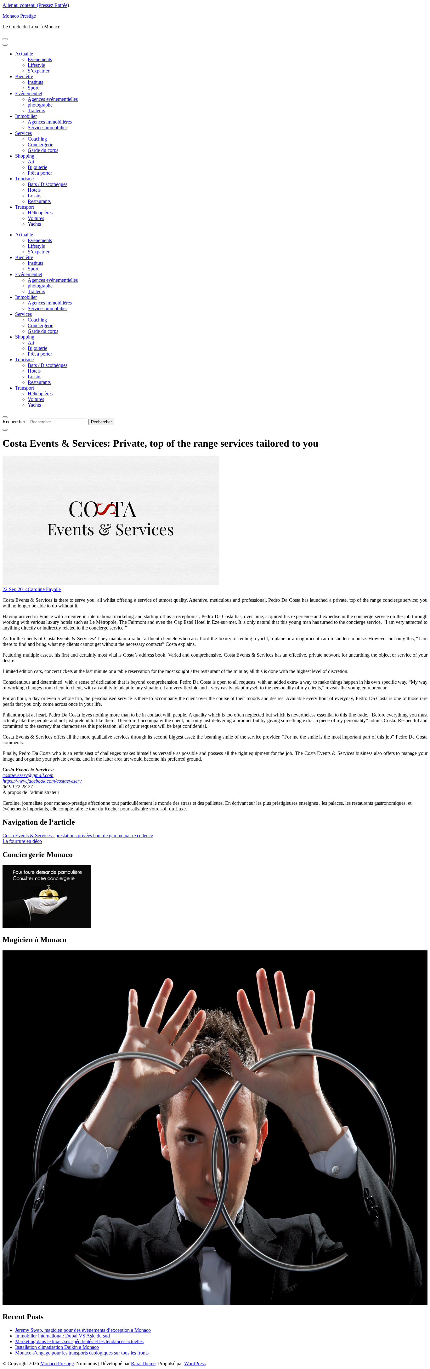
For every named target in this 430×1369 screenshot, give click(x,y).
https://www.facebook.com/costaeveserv (42, 781)
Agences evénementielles (53, 99)
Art (31, 161)
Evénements (40, 59)
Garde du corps (43, 150)
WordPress (195, 1363)
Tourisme (24, 178)
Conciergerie (40, 144)
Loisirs (34, 195)
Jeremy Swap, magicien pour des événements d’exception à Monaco (83, 1330)
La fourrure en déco (22, 841)
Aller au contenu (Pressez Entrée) (36, 5)
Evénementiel (28, 93)
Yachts (34, 224)
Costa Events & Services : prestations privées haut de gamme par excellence (78, 835)
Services (23, 133)
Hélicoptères (40, 212)
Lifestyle (36, 65)
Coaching (37, 139)
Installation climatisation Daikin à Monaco (57, 1347)
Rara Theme (143, 1363)
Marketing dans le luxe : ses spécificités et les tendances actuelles (79, 1341)
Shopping (24, 156)
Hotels (34, 190)
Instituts (35, 82)
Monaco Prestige (19, 16)
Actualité (24, 53)
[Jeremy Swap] (215, 1303)
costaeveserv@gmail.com (28, 775)
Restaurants (39, 201)
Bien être (24, 76)
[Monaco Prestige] (47, 926)
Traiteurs (36, 110)
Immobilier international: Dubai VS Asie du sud (62, 1335)
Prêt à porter (40, 173)
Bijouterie (37, 167)
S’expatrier (38, 70)
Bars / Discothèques (47, 184)
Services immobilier (47, 127)
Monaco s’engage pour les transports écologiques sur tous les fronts (82, 1352)
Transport (24, 207)
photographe (40, 104)
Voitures (36, 218)
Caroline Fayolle (44, 589)
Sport (33, 87)
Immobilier (26, 116)
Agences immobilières (50, 122)
